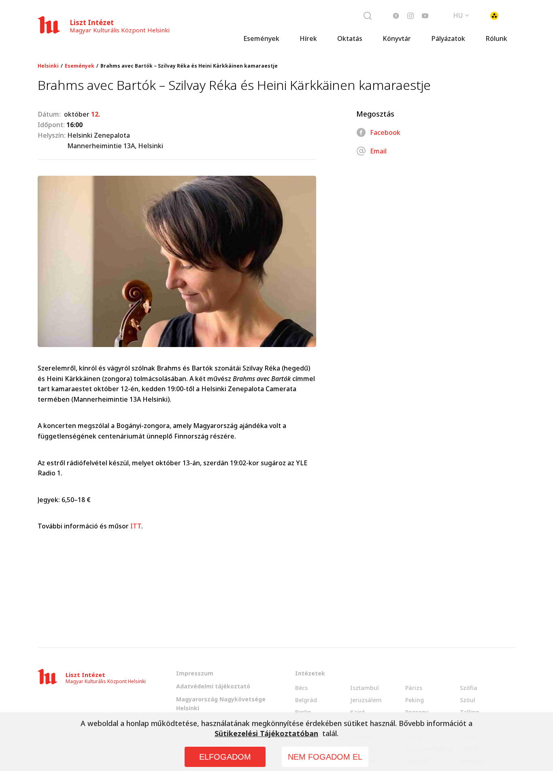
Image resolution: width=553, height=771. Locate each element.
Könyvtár (397, 38)
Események (261, 38)
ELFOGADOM (225, 756)
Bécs (301, 688)
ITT (135, 526)
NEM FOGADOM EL (325, 756)
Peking (414, 700)
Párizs (413, 688)
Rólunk (496, 38)
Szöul (467, 700)
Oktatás (349, 38)
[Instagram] (410, 16)
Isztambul (364, 688)
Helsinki (48, 66)
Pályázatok (448, 38)
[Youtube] (425, 16)
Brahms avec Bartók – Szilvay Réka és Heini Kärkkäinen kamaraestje (189, 66)
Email (378, 151)
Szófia (468, 688)
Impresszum (194, 673)
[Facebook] (396, 16)
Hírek (308, 38)
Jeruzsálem (366, 700)
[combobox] (461, 14)
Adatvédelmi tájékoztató (213, 686)
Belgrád (306, 700)
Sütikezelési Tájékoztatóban (266, 733)
